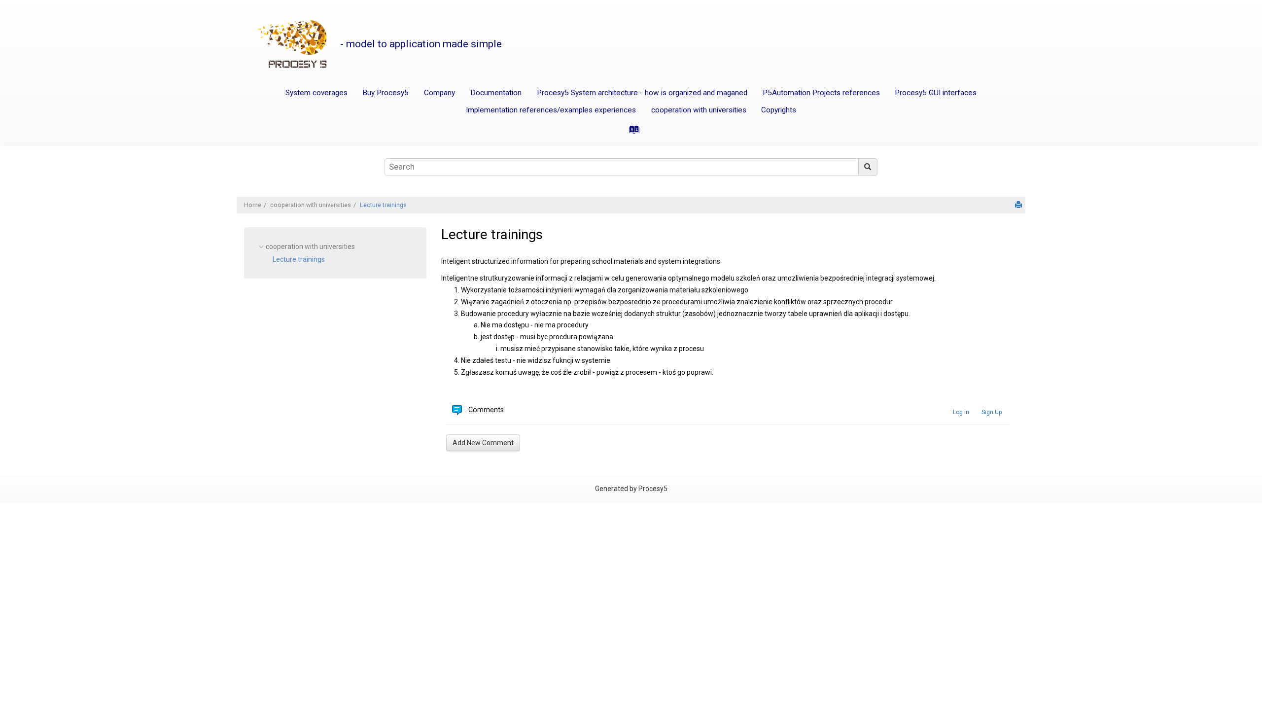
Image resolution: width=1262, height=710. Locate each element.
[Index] (631, 133)
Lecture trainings (383, 205)
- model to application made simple (421, 44)
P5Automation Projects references (821, 92)
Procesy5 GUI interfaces (936, 92)
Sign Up (992, 412)
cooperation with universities (698, 110)
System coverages (316, 92)
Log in (961, 412)
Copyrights (778, 110)
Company (439, 92)
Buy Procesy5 (385, 92)
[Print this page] (1018, 204)
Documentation (496, 92)
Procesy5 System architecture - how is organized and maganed (642, 92)
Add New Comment (483, 443)
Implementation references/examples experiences (551, 110)
